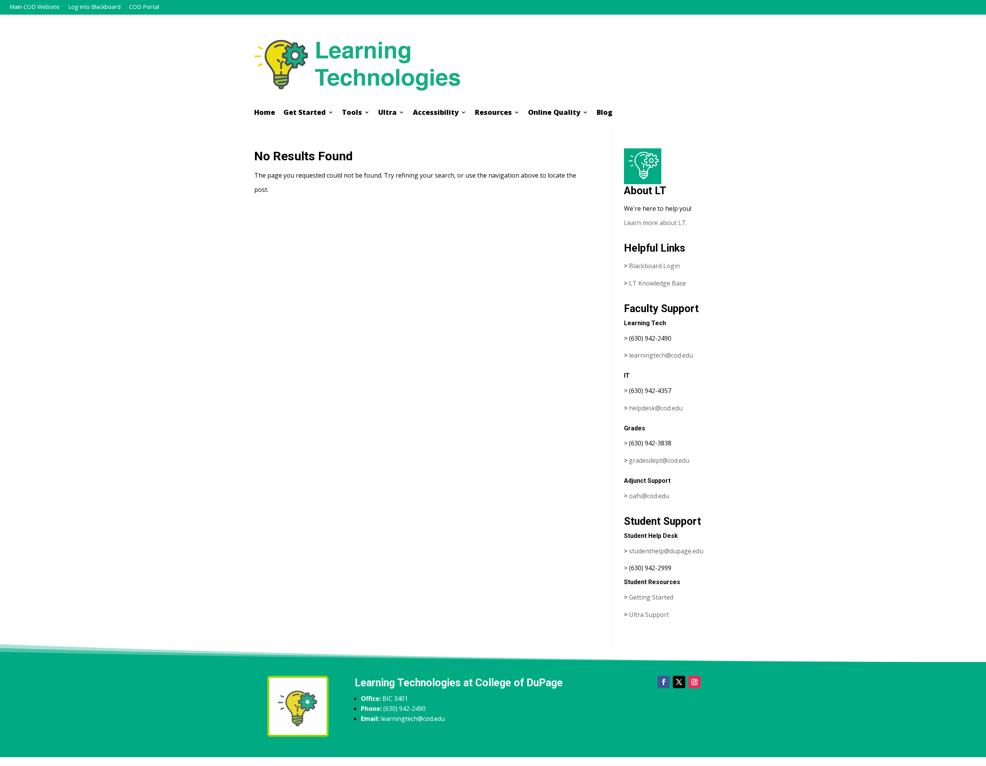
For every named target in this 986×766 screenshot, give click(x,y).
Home (264, 113)
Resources (493, 113)
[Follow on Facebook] (663, 682)
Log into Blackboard (94, 7)
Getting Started (651, 597)
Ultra (387, 113)
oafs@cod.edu (649, 496)
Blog (604, 113)
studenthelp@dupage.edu (666, 551)
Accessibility (436, 113)
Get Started (304, 113)
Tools (352, 113)
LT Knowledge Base (657, 283)
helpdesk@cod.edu (655, 408)
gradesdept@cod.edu (659, 460)
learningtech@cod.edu (661, 355)
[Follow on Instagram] (694, 682)
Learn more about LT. (656, 222)
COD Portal (144, 7)
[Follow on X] (679, 682)
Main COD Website (35, 7)
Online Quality (554, 113)
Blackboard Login (654, 266)
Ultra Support (649, 614)
